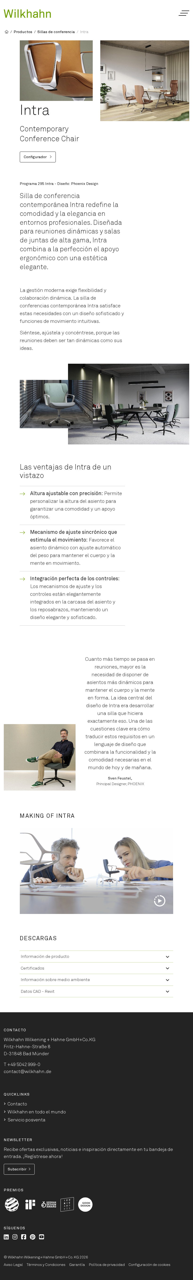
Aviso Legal (13, 1265)
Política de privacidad (107, 1265)
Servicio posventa (26, 1120)
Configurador (36, 157)
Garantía (77, 1265)
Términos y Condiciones (46, 1265)
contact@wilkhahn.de (27, 1071)
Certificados (32, 968)
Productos (23, 32)
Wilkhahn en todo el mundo (37, 1112)
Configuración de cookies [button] (149, 1265)
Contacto (17, 1104)
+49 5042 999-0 (23, 1064)
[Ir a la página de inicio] (27, 13)
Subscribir (17, 1169)
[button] (183, 13)
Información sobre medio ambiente (55, 980)
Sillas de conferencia (56, 32)
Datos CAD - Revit (38, 992)
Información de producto (45, 957)
